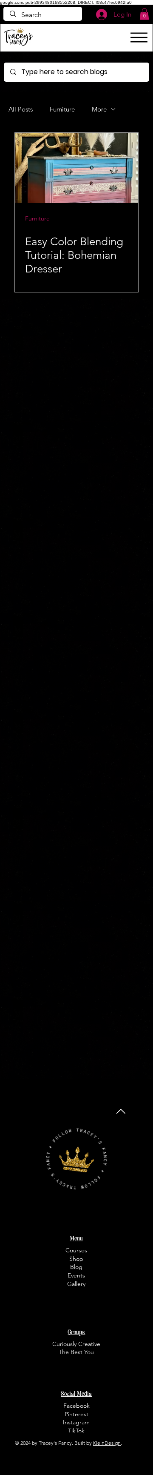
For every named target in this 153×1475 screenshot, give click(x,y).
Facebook (76, 1405)
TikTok (76, 1431)
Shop (76, 1259)
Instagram (76, 1422)
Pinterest (76, 1414)
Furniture (62, 109)
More (99, 109)
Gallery (76, 1284)
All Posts (20, 109)
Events (76, 1275)
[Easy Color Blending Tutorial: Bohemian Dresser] (76, 168)
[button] (144, 14)
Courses (76, 1250)
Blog (76, 1267)
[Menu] (139, 37)
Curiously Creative (76, 1344)
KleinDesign (107, 1443)
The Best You (76, 1352)
